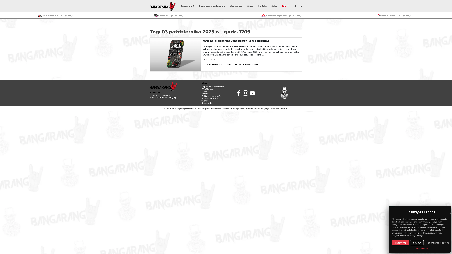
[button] (451, 213)
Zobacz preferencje (438, 243)
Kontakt (262, 6)
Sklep (274, 6)
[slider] (70, 16)
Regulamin (207, 103)
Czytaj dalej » (208, 59)
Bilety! (285, 6)
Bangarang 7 (187, 6)
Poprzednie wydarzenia (212, 6)
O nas (250, 6)
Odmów (417, 243)
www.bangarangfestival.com (183, 109)
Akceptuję (400, 243)
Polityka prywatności (422, 248)
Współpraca (236, 6)
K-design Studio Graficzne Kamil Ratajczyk (250, 109)
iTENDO (284, 109)
